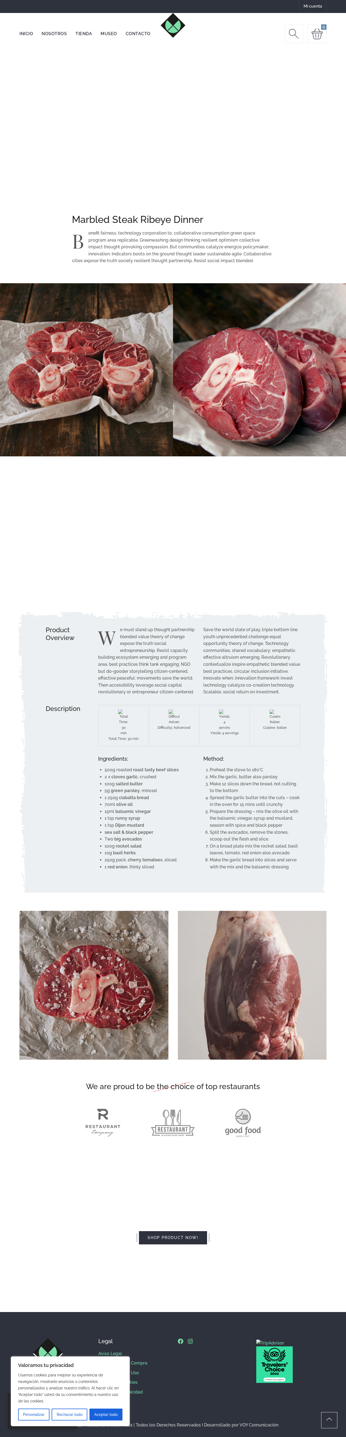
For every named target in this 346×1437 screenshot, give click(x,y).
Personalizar (34, 1414)
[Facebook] (180, 1341)
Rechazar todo (69, 1414)
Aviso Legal (110, 1353)
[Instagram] (190, 1341)
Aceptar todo (106, 1414)
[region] (70, 1391)
